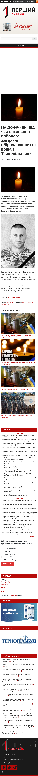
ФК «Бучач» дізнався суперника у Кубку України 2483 (17, 704)
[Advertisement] (19, 71)
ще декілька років (9, 549)
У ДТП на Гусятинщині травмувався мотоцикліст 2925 (17, 685)
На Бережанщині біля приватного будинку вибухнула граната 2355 (18, 721)
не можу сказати (9, 554)
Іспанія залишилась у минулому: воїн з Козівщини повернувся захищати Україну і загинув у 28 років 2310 (17, 727)
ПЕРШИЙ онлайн (15, 297)
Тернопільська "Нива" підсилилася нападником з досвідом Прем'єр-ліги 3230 (17, 680)
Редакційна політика (10, 763)
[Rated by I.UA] (5, 772)
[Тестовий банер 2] (19, 641)
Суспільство (5, 304)
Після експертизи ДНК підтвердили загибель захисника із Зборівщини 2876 (15, 690)
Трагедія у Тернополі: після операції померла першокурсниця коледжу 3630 (16, 675)
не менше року (8, 551)
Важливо (31, 302)
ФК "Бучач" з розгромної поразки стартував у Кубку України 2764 (17, 694)
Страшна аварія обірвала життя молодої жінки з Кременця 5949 (16, 660)
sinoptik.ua (13, 595)
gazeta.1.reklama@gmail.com (13, 759)
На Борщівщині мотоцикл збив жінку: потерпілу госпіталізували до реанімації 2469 (16, 709)
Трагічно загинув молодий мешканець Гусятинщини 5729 (18, 665)
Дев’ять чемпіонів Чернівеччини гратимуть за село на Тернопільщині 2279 (17, 732)
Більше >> (33, 536)
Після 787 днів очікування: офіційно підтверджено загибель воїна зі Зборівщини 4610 (17, 670)
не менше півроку (9, 560)
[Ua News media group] (19, 613)
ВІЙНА (24, 302)
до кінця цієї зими (9, 557)
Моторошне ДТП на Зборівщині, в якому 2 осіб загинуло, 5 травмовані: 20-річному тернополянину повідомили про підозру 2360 (17, 715)
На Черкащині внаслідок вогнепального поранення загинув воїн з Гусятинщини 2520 (17, 699)
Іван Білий (10, 302)
